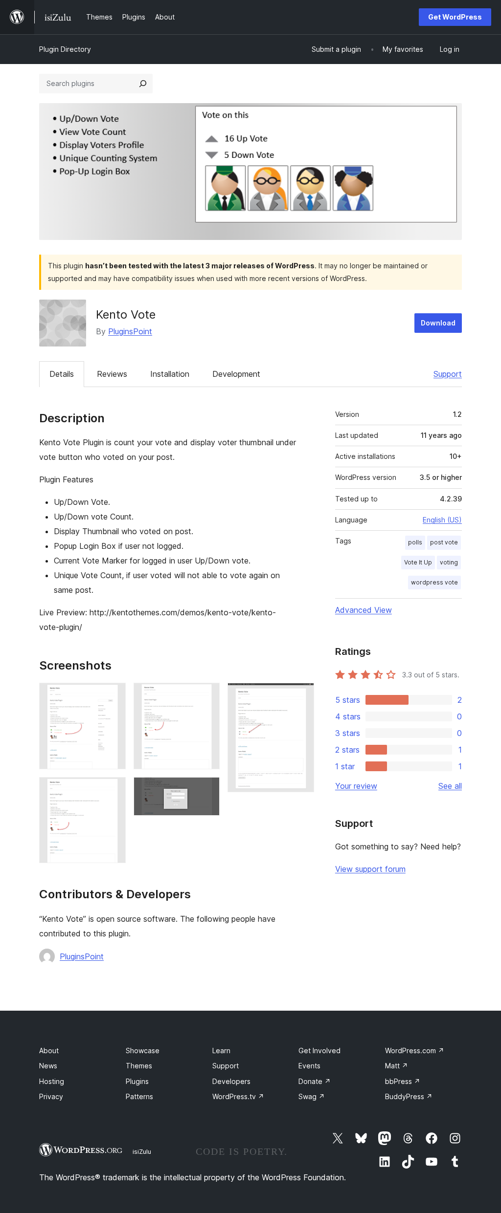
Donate (314, 1081)
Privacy (51, 1096)
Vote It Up (418, 562)
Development (236, 374)
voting (449, 562)
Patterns (139, 1096)
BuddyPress (409, 1096)
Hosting (51, 1081)
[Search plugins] (143, 83)
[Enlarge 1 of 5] (112, 696)
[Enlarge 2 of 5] (112, 790)
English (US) (442, 520)
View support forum (370, 869)
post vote (444, 542)
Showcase (142, 1050)
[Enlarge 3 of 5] (206, 696)
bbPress (402, 1081)
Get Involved (319, 1050)
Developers (231, 1081)
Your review (356, 786)
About (49, 1050)
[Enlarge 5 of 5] (301, 696)
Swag (311, 1096)
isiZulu (142, 1151)
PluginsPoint (130, 331)
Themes (139, 1065)
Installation (169, 374)
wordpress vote (434, 582)
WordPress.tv (238, 1096)
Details (61, 374)
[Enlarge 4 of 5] (206, 790)
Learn (221, 1050)
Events (309, 1065)
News (48, 1065)
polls (415, 542)
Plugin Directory (65, 49)
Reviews (112, 374)
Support (447, 374)
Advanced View (363, 610)
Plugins (137, 1081)
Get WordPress (455, 17)
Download (438, 323)
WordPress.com (414, 1050)
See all (450, 786)
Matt (396, 1065)
